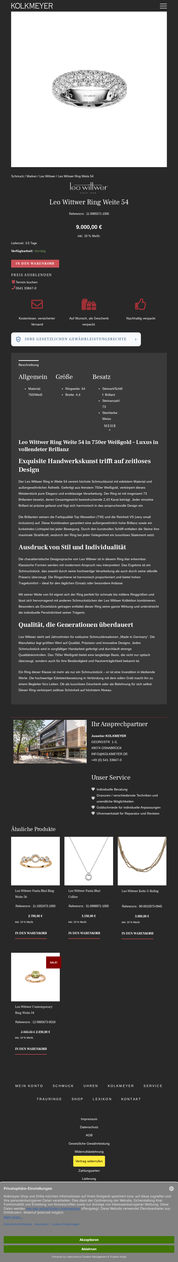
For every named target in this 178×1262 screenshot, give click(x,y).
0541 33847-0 (26, 288)
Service (152, 1086)
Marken (32, 176)
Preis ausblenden (31, 275)
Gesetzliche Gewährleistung (89, 1143)
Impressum (89, 1119)
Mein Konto (29, 1086)
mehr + (110, 428)
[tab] (29, 364)
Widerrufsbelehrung (89, 1151)
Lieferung (89, 1179)
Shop (78, 1099)
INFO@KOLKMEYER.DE (109, 754)
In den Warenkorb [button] (31, 933)
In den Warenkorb (35, 264)
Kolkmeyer (121, 1086)
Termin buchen (27, 282)
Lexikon (102, 1099)
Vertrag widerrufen (89, 1161)
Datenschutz (89, 1127)
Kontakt (131, 1099)
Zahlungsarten (89, 1170)
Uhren (91, 1086)
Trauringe (49, 1099)
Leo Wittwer (47, 176)
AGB (89, 1135)
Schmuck (17, 176)
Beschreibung (29, 365)
